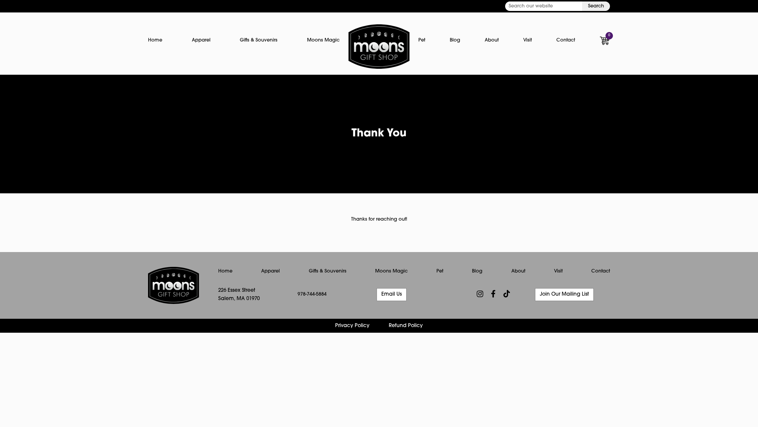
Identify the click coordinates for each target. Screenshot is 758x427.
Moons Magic (323, 40)
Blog (455, 40)
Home (155, 40)
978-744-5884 (312, 294)
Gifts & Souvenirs (258, 40)
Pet (421, 40)
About (492, 40)
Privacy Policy (352, 325)
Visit (527, 40)
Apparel (201, 40)
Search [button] (596, 6)
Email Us (391, 294)
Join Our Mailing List (564, 294)
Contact (565, 40)
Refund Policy (406, 325)
